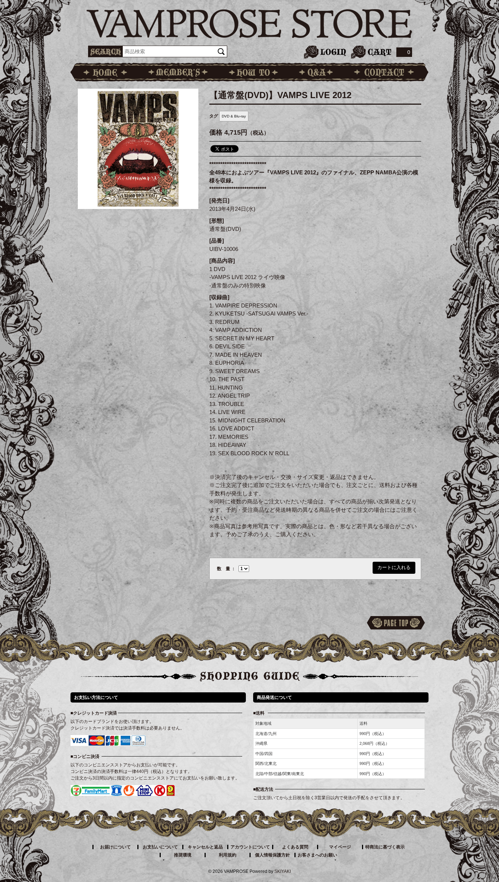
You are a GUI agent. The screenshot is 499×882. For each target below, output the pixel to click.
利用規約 (227, 855)
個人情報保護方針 (272, 855)
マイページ (340, 847)
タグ (213, 116)
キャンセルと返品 (205, 847)
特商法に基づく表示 (385, 847)
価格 (215, 132)
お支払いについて (160, 847)
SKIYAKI (282, 871)
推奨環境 (182, 855)
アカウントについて (250, 847)
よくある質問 (295, 847)
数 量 (223, 568)
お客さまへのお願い (317, 855)
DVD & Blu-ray (234, 116)
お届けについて (115, 847)
